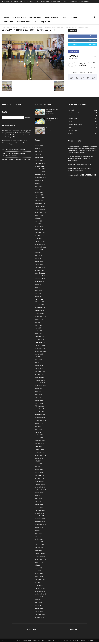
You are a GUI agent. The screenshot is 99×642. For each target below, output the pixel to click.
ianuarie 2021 (39, 339)
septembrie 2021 (40, 316)
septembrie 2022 (40, 282)
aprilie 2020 (39, 365)
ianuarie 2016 (39, 513)
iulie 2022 (38, 287)
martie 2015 (39, 542)
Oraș (64, 17)
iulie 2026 (38, 149)
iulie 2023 (38, 253)
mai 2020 (38, 363)
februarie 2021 (40, 337)
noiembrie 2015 (40, 519)
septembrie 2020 (40, 351)
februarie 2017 (40, 475)
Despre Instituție (18, 17)
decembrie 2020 (40, 342)
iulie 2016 (38, 496)
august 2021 (39, 319)
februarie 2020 (40, 371)
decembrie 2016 (40, 481)
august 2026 (39, 146)
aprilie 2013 (39, 608)
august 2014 (39, 562)
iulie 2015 (38, 530)
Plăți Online (45, 22)
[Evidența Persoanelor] (40, 121)
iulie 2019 (38, 391)
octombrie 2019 (40, 383)
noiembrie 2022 (40, 276)
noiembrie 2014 (40, 553)
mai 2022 (38, 293)
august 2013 (39, 597)
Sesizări (36, 1)
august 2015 (39, 527)
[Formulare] (40, 130)
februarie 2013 (40, 614)
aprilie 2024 (39, 227)
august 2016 (39, 493)
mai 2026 (38, 154)
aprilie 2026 (39, 157)
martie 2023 (39, 264)
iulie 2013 (38, 600)
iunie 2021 (38, 325)
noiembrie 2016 (40, 484)
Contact (74, 17)
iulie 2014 (38, 565)
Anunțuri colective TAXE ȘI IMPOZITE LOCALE (16, 159)
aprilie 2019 (39, 400)
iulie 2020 (38, 357)
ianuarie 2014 (39, 582)
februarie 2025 (40, 198)
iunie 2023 (38, 256)
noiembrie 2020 (40, 345)
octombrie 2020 (40, 348)
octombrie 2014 (40, 556)
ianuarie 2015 (39, 548)
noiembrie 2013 (40, 588)
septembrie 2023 (40, 247)
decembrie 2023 (40, 238)
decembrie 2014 (40, 550)
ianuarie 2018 (39, 444)
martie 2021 (39, 334)
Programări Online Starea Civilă (58, 1)
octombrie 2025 (40, 175)
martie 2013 (39, 611)
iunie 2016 (38, 498)
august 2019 (39, 389)
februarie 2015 (40, 545)
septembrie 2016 (40, 490)
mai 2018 (38, 432)
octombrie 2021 (40, 313)
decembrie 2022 (40, 273)
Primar (6, 17)
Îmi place (93, 36)
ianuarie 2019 (39, 409)
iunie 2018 (38, 429)
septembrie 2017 (40, 455)
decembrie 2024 (40, 204)
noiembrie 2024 (40, 206)
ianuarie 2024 (39, 235)
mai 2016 (38, 501)
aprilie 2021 (39, 331)
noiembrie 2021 (40, 311)
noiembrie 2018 (40, 415)
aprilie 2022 (39, 296)
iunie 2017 (38, 464)
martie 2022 (39, 299)
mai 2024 (38, 224)
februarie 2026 (40, 163)
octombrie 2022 (40, 279)
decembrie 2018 (40, 412)
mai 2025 (38, 189)
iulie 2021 (38, 322)
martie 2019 (39, 403)
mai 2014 (38, 571)
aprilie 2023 (39, 261)
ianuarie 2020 (39, 374)
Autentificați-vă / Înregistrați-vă (10, 1)
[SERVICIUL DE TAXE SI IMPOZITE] (40, 112)
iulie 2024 (38, 218)
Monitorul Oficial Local (26, 22)
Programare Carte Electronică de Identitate (78, 1)
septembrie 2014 (40, 559)
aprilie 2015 (39, 539)
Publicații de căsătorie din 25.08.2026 (13, 149)
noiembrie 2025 (40, 172)
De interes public (51, 17)
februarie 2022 (40, 302)
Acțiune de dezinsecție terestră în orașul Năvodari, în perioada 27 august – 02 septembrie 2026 (14, 143)
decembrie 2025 (40, 169)
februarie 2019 (40, 406)
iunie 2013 (38, 603)
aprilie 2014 (39, 574)
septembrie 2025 (40, 177)
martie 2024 (39, 230)
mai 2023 (38, 258)
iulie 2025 (38, 183)
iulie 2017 (38, 461)
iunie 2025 (38, 186)
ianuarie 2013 (39, 617)
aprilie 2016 (39, 504)
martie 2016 (39, 507)
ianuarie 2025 (39, 201)
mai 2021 (38, 328)
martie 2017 (39, 472)
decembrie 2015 (40, 516)
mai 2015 (38, 536)
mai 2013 (38, 605)
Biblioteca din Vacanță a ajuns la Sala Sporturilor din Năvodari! (13, 154)
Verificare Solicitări (28, 1)
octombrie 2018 (40, 417)
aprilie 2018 (39, 435)
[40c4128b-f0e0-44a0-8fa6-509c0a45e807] (33, 79)
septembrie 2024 (40, 212)
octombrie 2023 (40, 244)
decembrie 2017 (40, 446)
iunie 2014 (38, 568)
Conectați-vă (92, 40)
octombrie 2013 (40, 591)
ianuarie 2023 (39, 270)
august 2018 (39, 423)
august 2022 (39, 284)
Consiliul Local (35, 17)
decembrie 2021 (40, 308)
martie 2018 (39, 438)
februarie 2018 (40, 441)
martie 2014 (39, 577)
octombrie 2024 (40, 209)
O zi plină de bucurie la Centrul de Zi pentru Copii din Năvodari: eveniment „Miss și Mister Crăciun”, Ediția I (35, 27)
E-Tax (20, 1)
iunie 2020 (38, 360)
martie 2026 (39, 160)
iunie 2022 (38, 290)
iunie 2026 (38, 151)
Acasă (3, 27)
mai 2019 (38, 397)
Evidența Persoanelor (52, 118)
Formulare (49, 128)
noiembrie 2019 (40, 380)
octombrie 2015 (40, 522)
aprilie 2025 (39, 192)
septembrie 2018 (40, 420)
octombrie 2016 (40, 487)
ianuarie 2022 (39, 305)
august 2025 (39, 180)
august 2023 (39, 250)
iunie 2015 (38, 533)
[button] (94, 17)
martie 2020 (39, 368)
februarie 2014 (40, 579)
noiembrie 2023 (40, 241)
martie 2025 (39, 195)
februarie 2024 (40, 232)
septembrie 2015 (40, 524)
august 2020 (39, 354)
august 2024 (39, 215)
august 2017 (39, 458)
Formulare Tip (8, 22)
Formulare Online (44, 1)
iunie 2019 (38, 394)
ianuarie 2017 (39, 478)
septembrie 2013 (40, 594)
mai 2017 (38, 467)
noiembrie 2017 (40, 449)
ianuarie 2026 (39, 166)
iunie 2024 (38, 221)
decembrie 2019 (40, 377)
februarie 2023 (40, 267)
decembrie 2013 (40, 585)
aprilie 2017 (39, 470)
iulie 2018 (38, 426)
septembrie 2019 (40, 386)
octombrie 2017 (40, 452)
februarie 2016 (40, 510)
